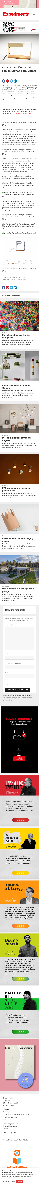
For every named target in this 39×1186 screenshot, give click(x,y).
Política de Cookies (14, 1178)
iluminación (14, 279)
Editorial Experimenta (10, 1126)
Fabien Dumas (29, 92)
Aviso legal (7, 1112)
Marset (24, 86)
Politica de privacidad (10, 1117)
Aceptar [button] (19, 1181)
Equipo (5, 1129)
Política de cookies (9, 1120)
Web (6, 672)
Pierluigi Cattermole (7, 277)
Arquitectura (6, 586)
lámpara (20, 279)
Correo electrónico (13, 663)
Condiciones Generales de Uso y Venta (16, 1114)
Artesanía (5, 383)
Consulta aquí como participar (21, 113)
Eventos (5, 332)
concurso (31, 277)
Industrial (24, 277)
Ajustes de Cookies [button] (9, 1181)
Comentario (10, 625)
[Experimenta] (16, 14)
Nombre (8, 654)
